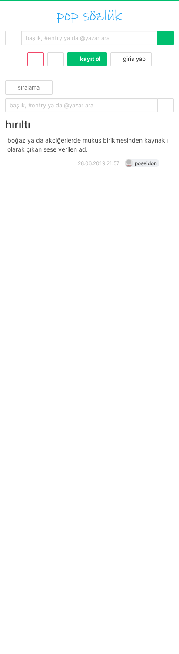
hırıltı (17, 124)
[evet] (165, 105)
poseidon (146, 163)
